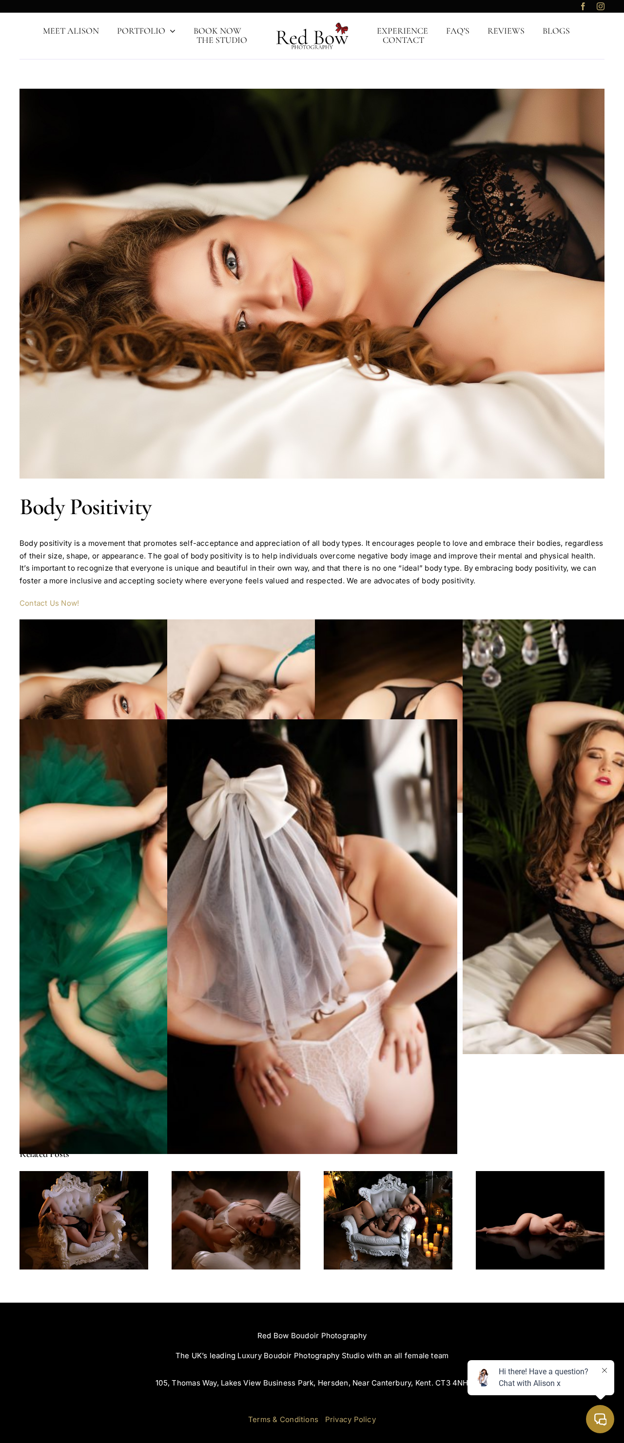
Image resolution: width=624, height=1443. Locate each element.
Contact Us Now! (50, 603)
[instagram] (600, 6)
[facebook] (583, 6)
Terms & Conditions (283, 1419)
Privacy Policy (350, 1419)
